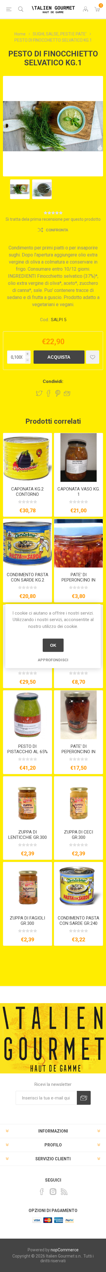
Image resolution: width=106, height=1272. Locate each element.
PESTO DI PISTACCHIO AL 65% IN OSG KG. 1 (27, 752)
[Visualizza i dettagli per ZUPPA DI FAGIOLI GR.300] (27, 886)
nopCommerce (65, 1249)
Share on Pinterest (58, 393)
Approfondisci (53, 660)
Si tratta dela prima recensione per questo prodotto (53, 219)
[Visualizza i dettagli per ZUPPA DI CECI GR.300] (78, 800)
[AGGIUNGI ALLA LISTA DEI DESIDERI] (92, 357)
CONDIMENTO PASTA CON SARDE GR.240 (78, 920)
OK (53, 645)
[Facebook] (42, 1191)
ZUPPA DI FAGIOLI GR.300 (27, 920)
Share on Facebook (48, 393)
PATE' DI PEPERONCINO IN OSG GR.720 (78, 752)
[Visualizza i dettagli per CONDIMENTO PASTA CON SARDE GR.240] (78, 886)
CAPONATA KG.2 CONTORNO (27, 491)
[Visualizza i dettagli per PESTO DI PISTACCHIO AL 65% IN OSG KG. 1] (27, 715)
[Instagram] (53, 1191)
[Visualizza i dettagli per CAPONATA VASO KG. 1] (78, 457)
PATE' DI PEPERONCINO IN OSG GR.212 (78, 580)
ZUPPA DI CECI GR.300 (78, 834)
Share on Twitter (39, 393)
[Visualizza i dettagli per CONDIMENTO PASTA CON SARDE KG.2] (27, 543)
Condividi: (53, 381)
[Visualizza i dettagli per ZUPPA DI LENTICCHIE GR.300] (27, 800)
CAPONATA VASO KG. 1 (78, 491)
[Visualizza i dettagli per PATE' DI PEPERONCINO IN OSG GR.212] (78, 543)
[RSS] (64, 1191)
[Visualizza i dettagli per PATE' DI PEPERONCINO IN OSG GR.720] (78, 715)
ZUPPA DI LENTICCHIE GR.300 (27, 834)
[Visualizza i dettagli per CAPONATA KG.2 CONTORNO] (27, 457)
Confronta (57, 230)
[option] (20, 189)
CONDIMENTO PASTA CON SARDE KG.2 (27, 577)
